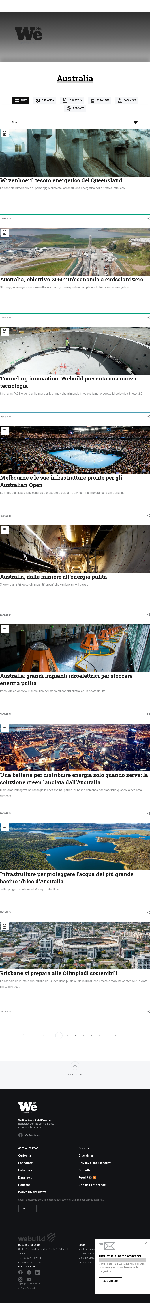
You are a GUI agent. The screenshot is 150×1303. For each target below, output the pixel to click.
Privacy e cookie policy (95, 1163)
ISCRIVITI (27, 1208)
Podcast (78, 108)
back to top (75, 1074)
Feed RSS (85, 1177)
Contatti (84, 1170)
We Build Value (32, 1135)
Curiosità (47, 100)
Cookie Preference (92, 1185)
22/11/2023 (5, 912)
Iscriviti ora (110, 1281)
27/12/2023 (5, 615)
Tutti (23, 100)
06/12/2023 (5, 813)
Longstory (75, 100)
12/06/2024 (5, 218)
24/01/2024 (5, 417)
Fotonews (102, 100)
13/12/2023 (5, 714)
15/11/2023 (5, 1011)
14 (115, 1035)
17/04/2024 (5, 317)
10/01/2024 (5, 516)
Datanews (129, 100)
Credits (84, 1148)
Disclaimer (86, 1155)
